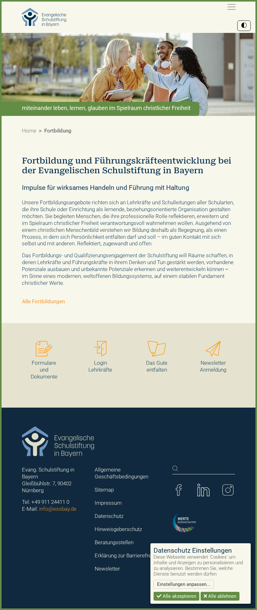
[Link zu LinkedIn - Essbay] (203, 490)
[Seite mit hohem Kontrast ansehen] (244, 25)
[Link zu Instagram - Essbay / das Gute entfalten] (228, 490)
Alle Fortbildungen (43, 301)
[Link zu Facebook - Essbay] (178, 490)
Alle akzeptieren (178, 596)
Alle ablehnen (221, 596)
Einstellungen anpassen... (183, 584)
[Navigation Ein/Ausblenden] (231, 7)
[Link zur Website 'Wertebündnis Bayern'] (184, 522)
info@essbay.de (57, 509)
